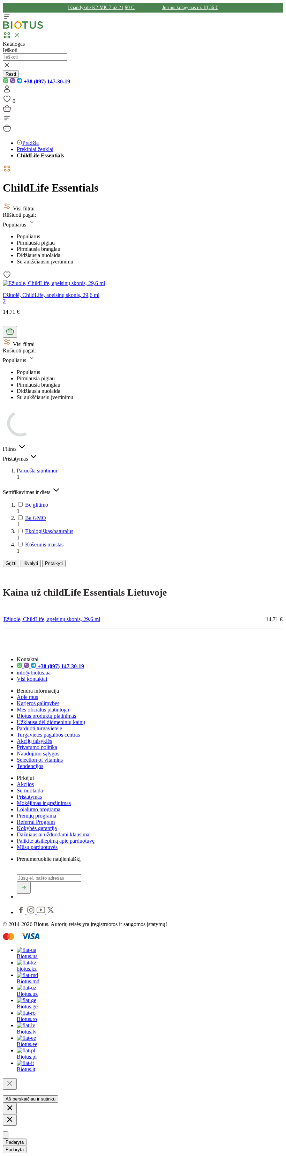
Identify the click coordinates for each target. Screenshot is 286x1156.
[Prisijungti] (7, 91)
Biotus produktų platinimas (46, 716)
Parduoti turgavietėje (39, 728)
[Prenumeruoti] (24, 888)
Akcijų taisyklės (34, 741)
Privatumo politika (37, 747)
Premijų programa (36, 816)
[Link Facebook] (22, 912)
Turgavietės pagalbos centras (48, 735)
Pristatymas (29, 797)
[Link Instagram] (32, 912)
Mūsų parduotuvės (37, 847)
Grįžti (11, 563)
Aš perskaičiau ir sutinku (30, 1099)
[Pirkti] (10, 332)
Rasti (11, 74)
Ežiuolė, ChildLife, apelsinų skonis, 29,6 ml (51, 295)
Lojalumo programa (38, 809)
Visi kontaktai (32, 679)
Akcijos (25, 784)
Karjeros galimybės (38, 703)
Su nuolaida (30, 790)
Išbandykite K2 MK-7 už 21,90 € (101, 7)
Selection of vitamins (40, 760)
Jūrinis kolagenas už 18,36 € (190, 7)
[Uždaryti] (10, 1084)
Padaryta (15, 1142)
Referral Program (36, 822)
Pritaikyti (54, 563)
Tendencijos (30, 766)
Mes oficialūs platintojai (43, 710)
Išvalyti (30, 563)
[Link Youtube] (41, 912)
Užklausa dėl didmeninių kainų (51, 722)
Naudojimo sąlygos (38, 753)
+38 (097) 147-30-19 (46, 81)
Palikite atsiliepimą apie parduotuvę (56, 841)
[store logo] (23, 27)
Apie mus (27, 697)
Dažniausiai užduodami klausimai (54, 834)
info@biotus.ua (34, 673)
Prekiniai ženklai (35, 149)
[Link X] (50, 912)
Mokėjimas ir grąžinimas (44, 803)
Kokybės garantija (37, 828)
